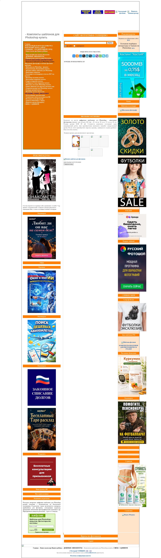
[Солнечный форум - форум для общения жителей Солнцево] (86, 13)
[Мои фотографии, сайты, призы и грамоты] (110, 13)
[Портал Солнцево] (98, 13)
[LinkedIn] (87, 56)
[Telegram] (106, 56)
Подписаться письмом (41, 532)
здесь (133, 48)
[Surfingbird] (93, 56)
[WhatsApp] (100, 56)
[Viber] (97, 56)
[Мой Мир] (80, 56)
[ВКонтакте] (73, 56)
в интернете (80, 46)
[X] (83, 56)
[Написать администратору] (133, 13)
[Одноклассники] (77, 56)
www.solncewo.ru (90, 553)
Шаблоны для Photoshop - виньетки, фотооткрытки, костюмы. (41, 521)
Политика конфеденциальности (80, 556)
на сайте (69, 46)
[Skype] (103, 56)
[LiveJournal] (90, 56)
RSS (128, 40)
